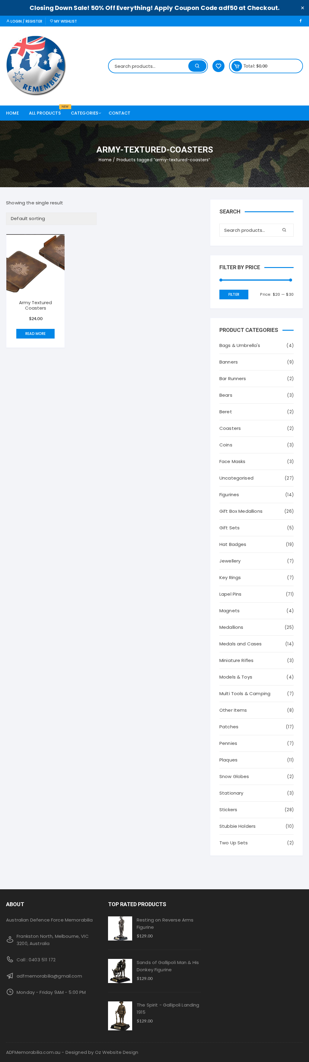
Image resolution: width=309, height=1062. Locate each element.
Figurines (229, 494)
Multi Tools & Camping (244, 693)
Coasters (230, 428)
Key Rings (230, 577)
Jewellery (230, 561)
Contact (120, 113)
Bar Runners (232, 378)
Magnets (229, 610)
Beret (225, 411)
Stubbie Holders (237, 826)
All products (47, 111)
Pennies (228, 743)
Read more (35, 333)
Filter (233, 294)
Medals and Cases (240, 644)
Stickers (228, 809)
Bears (225, 395)
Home (12, 113)
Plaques (228, 760)
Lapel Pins (230, 594)
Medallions (231, 627)
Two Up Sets (233, 843)
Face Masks (232, 461)
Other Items (233, 710)
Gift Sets (229, 528)
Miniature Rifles (236, 660)
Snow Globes (234, 776)
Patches (228, 726)
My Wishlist (65, 21)
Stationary (231, 793)
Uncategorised (236, 478)
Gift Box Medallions (241, 511)
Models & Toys (235, 677)
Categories (84, 113)
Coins (225, 445)
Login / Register (26, 21)
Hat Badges (233, 544)
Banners (228, 362)
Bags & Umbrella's (239, 345)
